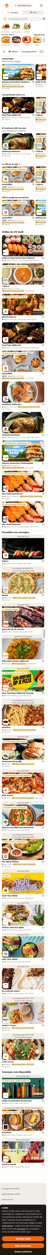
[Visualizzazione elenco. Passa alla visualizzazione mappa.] (43, 19)
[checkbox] (6, 41)
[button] (5, 6)
